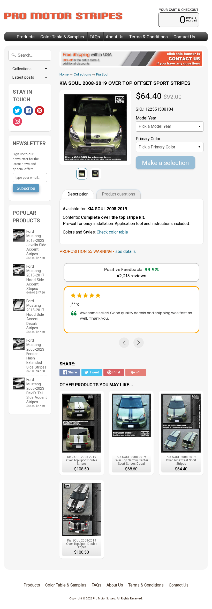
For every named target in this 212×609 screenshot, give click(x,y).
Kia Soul (102, 74)
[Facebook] (28, 110)
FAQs (95, 36)
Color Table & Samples (62, 36)
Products (26, 36)
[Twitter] (17, 110)
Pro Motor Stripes (104, 598)
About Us (115, 36)
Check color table (112, 232)
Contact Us (184, 36)
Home (64, 74)
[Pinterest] (39, 110)
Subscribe (26, 188)
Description (77, 194)
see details (125, 251)
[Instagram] (17, 121)
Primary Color (148, 138)
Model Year (146, 118)
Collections (22, 68)
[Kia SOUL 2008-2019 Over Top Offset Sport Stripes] (81, 173)
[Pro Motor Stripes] (63, 16)
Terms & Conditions (148, 36)
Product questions (118, 194)
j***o (75, 304)
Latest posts (23, 77)
